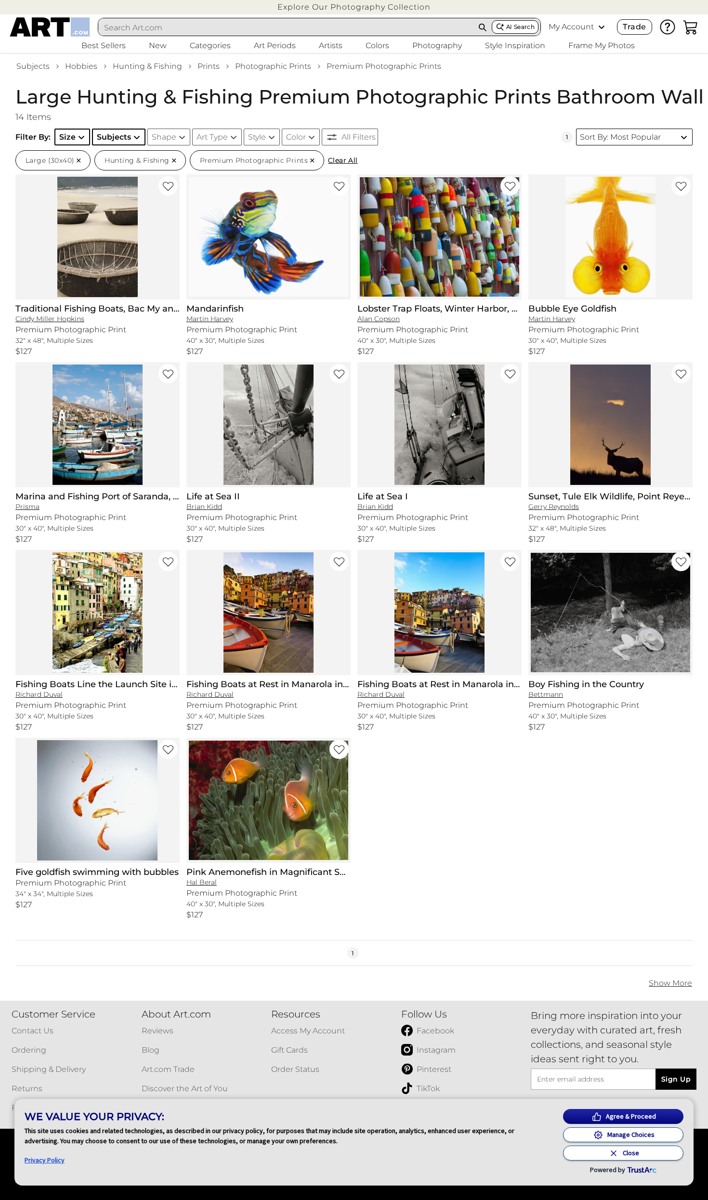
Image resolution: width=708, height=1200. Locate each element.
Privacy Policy (45, 1160)
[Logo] (50, 27)
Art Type (212, 137)
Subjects (33, 66)
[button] (354, 7)
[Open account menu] (601, 27)
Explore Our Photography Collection (354, 7)
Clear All (343, 160)
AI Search (520, 26)
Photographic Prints (273, 66)
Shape (164, 137)
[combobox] (286, 27)
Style (257, 137)
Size (67, 137)
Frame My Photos (601, 45)
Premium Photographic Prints (384, 66)
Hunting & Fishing (147, 66)
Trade (634, 26)
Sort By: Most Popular (620, 137)
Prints (208, 66)
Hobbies (81, 66)
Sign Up (676, 1079)
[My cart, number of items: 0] (690, 27)
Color (296, 137)
